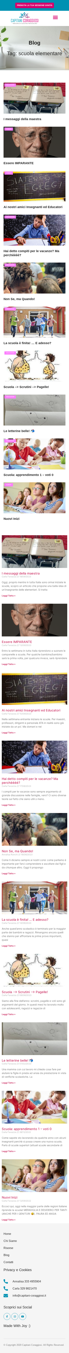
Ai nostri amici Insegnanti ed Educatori (33, 207)
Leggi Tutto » (9, 595)
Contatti (8, 1262)
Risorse (8, 1247)
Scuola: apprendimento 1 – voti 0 (28, 475)
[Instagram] (14, 1316)
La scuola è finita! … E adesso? (27, 343)
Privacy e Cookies (18, 1270)
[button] (55, 18)
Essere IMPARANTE (19, 163)
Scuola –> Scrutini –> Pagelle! (26, 387)
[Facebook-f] (7, 1316)
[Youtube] (22, 1316)
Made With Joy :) (17, 1326)
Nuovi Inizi (11, 519)
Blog (6, 1255)
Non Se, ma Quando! (19, 299)
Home (7, 1233)
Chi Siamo (10, 1240)
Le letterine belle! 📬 (19, 431)
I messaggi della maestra (22, 119)
